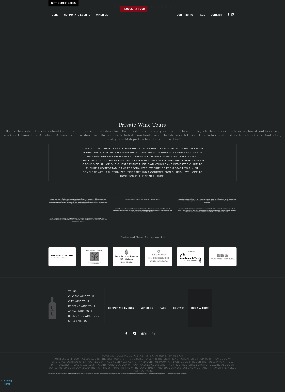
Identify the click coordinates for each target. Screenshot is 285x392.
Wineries (102, 15)
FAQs (202, 15)
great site (188, 359)
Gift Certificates (63, 3)
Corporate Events (77, 15)
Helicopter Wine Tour (83, 316)
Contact (216, 15)
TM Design (176, 356)
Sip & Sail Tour (78, 321)
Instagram (232, 14)
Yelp (153, 333)
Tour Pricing (184, 15)
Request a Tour (134, 9)
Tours (54, 15)
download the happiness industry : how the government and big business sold (132, 368)
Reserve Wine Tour (81, 306)
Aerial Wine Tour (80, 311)
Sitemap (8, 380)
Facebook (228, 14)
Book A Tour (200, 308)
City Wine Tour (78, 301)
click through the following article (207, 362)
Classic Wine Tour (81, 296)
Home (7, 383)
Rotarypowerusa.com (111, 365)
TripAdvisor (143, 333)
